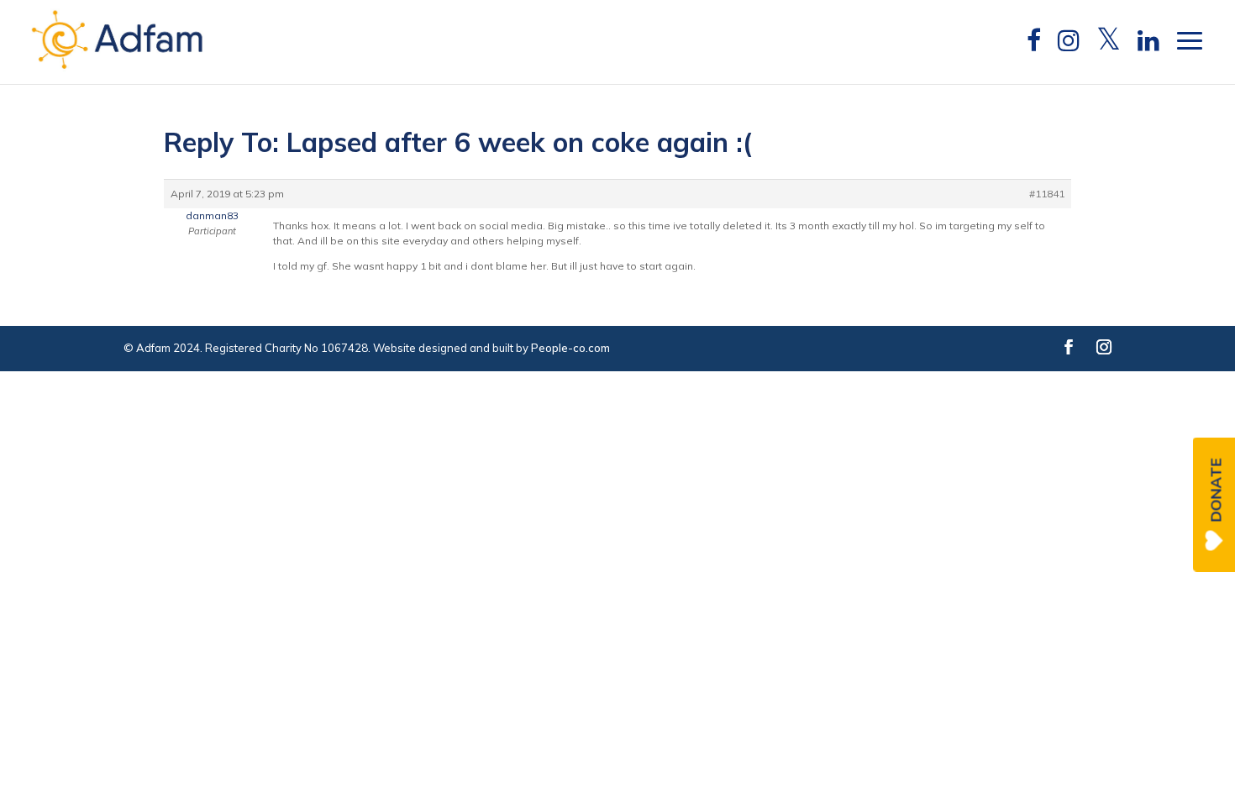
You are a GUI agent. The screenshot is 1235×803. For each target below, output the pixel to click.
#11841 (1046, 193)
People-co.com (570, 347)
